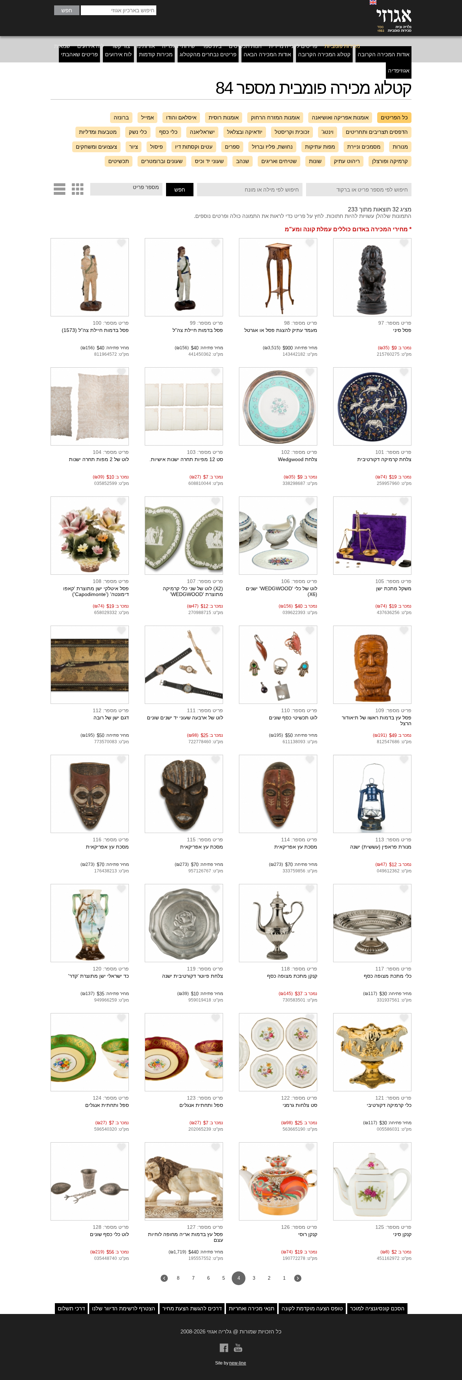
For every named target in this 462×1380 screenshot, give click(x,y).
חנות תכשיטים (245, 46)
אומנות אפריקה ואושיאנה (340, 117)
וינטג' (328, 132)
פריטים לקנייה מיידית (293, 46)
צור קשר (120, 46)
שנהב (242, 161)
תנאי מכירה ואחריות (251, 1308)
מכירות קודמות (156, 54)
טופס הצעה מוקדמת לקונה (312, 1308)
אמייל (147, 117)
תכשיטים (118, 161)
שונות (315, 161)
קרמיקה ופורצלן (390, 161)
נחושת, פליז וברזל (272, 147)
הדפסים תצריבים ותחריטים (377, 132)
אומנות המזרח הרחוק (275, 117)
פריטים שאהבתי (79, 54)
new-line (237, 1363)
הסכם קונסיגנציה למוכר (377, 1308)
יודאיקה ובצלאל (244, 132)
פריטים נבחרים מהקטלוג (208, 54)
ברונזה (121, 117)
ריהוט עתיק (347, 161)
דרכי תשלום (71, 1308)
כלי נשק (138, 132)
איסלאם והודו (181, 117)
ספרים (232, 147)
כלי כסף (168, 132)
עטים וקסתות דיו (194, 147)
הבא (164, 1278)
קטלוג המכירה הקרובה (324, 54)
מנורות (400, 147)
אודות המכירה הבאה (267, 54)
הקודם (297, 1278)
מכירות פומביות (342, 46)
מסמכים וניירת (363, 147)
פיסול (156, 147)
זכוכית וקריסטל (292, 132)
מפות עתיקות (320, 147)
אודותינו (146, 46)
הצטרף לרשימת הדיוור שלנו (123, 1308)
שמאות (62, 46)
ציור (133, 147)
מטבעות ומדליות (98, 132)
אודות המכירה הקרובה (383, 54)
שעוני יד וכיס (209, 161)
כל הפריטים (394, 117)
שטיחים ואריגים (279, 161)
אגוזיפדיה (398, 70)
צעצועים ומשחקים (96, 147)
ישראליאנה (202, 132)
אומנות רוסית (224, 117)
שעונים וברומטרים (162, 161)
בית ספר (212, 46)
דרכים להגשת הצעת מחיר (192, 1308)
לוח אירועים (90, 46)
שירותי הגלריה (178, 46)
